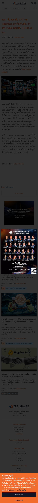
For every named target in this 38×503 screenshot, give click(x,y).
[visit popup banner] (19, 251)
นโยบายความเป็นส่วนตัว (17, 490)
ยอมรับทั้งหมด (19, 495)
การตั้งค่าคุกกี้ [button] (19, 500)
